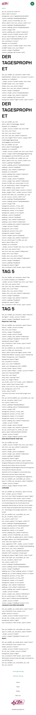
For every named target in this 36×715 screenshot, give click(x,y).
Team (18, 686)
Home (18, 682)
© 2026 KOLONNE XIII (18, 709)
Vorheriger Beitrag (18, 671)
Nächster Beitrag (18, 676)
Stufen (18, 691)
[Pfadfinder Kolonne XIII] (5, 3)
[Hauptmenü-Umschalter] (32, 4)
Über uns (18, 695)
